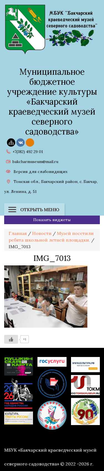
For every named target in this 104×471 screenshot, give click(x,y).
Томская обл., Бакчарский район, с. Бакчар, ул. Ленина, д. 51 (51, 186)
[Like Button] (11, 339)
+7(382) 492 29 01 (27, 151)
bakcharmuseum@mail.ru (35, 161)
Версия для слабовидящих (39, 171)
